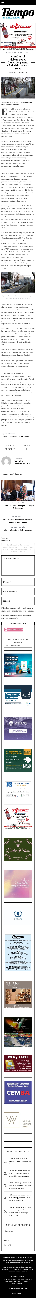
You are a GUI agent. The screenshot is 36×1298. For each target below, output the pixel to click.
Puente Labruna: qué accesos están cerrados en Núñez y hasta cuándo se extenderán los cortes (20, 1185)
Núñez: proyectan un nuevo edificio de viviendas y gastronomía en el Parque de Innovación (20, 1197)
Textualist (24, 1288)
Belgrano (4, 436)
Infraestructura (17, 52)
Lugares (20, 436)
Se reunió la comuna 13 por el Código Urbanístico (18, 506)
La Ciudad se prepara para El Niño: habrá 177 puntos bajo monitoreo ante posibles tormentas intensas (20, 1173)
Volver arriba (16, 1294)
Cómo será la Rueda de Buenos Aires (18, 528)
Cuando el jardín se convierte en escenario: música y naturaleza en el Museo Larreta (20, 1161)
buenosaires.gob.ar (18, 1284)
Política (27, 436)
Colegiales (7, 52)
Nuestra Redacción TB (19, 72)
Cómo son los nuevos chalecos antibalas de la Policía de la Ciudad (18, 520)
